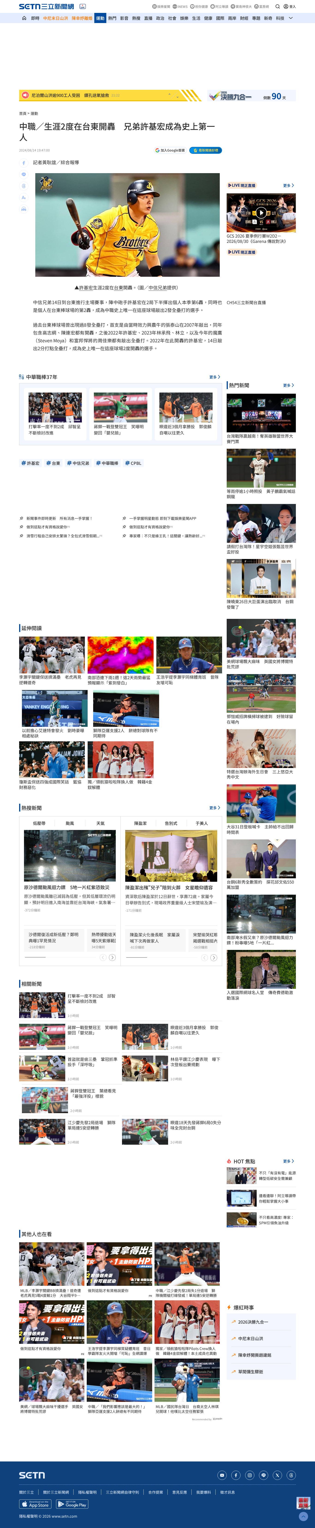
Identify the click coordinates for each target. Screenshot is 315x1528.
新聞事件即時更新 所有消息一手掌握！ (60, 518)
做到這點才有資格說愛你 (47, 526)
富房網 (264, 6)
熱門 (112, 18)
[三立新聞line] (263, 1475)
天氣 (100, 823)
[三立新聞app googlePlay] (72, 1504)
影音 (124, 18)
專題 (256, 18)
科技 (280, 18)
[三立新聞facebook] (236, 1475)
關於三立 (26, 1492)
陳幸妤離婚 (82, 18)
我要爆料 (203, 1492)
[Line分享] (23, 174)
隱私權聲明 (87, 1492)
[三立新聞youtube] (222, 1475)
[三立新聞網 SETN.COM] (24, 18)
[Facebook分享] (23, 163)
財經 (244, 18)
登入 (292, 6)
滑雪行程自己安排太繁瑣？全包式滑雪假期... (63, 535)
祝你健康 (201, 6)
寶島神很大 (244, 6)
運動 (100, 18)
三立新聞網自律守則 (122, 1492)
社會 (172, 18)
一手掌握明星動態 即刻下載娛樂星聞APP (162, 518)
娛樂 (184, 18)
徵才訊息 (227, 1492)
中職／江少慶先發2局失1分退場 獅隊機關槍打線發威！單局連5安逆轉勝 (186, 1293)
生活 (196, 18)
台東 (118, 287)
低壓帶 (39, 823)
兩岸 (232, 18)
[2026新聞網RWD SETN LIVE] (83, 6)
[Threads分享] (23, 186)
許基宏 (86, 287)
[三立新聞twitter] (277, 1475)
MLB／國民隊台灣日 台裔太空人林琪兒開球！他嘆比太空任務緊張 (187, 1409)
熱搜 (136, 18)
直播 (148, 18)
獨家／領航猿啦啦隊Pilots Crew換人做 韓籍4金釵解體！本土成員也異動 (186, 1351)
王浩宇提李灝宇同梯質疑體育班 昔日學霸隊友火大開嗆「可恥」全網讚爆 (119, 1351)
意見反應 (179, 1492)
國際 (220, 18)
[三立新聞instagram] (249, 1475)
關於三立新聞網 (56, 1492)
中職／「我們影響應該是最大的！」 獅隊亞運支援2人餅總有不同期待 (118, 1409)
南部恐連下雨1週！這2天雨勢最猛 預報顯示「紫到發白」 (120, 680)
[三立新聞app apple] (35, 1504)
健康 (208, 18)
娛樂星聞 (163, 6)
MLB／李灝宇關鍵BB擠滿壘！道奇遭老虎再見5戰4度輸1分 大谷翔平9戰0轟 (51, 1293)
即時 (35, 18)
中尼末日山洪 (55, 18)
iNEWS (183, 6)
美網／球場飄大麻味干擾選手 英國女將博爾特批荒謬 (51, 1409)
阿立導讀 (221, 6)
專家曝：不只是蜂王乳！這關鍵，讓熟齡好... (165, 535)
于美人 (202, 823)
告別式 (171, 823)
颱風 (70, 823)
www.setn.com (64, 1516)
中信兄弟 (158, 287)
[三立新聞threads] (291, 1475)
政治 (160, 18)
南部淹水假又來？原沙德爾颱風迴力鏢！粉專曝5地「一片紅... (260, 940)
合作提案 (155, 1492)
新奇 (268, 18)
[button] (277, 6)
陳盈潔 (140, 823)
